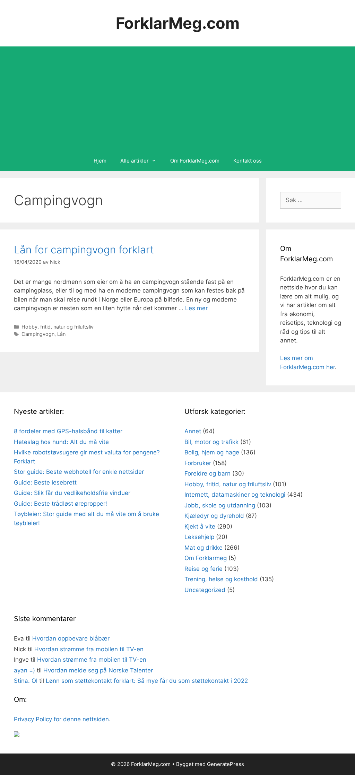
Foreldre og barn (207, 473)
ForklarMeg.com (178, 23)
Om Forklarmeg (205, 558)
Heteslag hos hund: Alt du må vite (61, 441)
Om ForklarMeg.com (194, 160)
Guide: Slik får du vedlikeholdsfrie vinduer (72, 492)
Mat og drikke (203, 547)
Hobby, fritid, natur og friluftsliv (57, 327)
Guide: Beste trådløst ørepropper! (60, 503)
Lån (61, 334)
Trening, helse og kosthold (221, 579)
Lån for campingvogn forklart (84, 249)
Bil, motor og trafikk (211, 441)
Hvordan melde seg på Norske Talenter (98, 670)
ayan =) (24, 670)
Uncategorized (204, 589)
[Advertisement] (177, 98)
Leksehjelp (199, 536)
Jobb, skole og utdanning (219, 505)
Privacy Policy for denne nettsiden (61, 719)
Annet (192, 431)
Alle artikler (134, 160)
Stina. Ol (25, 680)
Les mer (196, 308)
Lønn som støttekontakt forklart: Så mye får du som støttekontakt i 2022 (147, 680)
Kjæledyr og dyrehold (214, 515)
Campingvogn (37, 334)
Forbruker (197, 463)
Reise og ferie (203, 568)
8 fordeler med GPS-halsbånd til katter (68, 431)
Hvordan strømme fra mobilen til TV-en (89, 649)
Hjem (100, 160)
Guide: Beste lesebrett (45, 482)
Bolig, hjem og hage (211, 452)
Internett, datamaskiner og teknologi (234, 494)
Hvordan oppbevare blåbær (71, 638)
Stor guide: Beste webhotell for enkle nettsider (79, 471)
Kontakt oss (247, 160)
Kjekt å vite (199, 526)
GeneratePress (225, 764)
